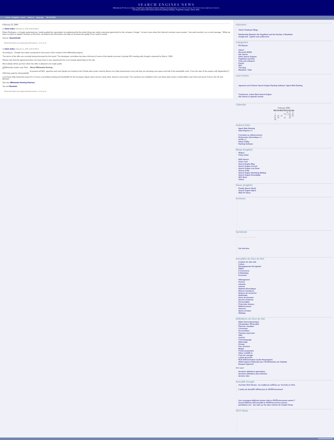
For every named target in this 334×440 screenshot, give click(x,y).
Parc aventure (244, 346)
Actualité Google (245, 381)
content (7, 17)
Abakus (241, 153)
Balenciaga (242, 342)
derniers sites (243, 376)
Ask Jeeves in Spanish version (250, 97)
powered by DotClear (325, 438)
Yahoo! (241, 50)
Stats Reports (214, 8)
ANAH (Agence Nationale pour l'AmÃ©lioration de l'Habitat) (262, 362)
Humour (241, 282)
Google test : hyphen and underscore (253, 37)
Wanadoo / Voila (245, 70)
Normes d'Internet (245, 300)
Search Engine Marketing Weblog (252, 173)
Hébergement (244, 280)
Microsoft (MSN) (245, 52)
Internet (241, 286)
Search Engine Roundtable (249, 175)
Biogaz (241, 349)
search (23, 17)
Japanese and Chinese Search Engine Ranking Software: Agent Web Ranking (270, 86)
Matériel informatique (247, 289)
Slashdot (13, 86)
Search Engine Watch (247, 191)
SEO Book (242, 177)
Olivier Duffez (10, 29)
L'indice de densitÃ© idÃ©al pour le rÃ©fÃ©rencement (260, 389)
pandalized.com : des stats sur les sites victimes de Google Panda (265, 405)
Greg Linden (243, 155)
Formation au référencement (250, 135)
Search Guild (243, 171)
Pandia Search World (247, 188)
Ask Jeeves (243, 54)
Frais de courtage (245, 355)
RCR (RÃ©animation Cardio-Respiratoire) (255, 360)
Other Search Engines (247, 57)
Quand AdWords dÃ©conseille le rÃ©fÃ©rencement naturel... (263, 403)
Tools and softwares (246, 61)
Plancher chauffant (246, 326)
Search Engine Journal (247, 166)
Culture (241, 264)
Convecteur (243, 329)
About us (31, 17)
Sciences (242, 309)
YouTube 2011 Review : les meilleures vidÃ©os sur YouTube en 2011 (266, 385)
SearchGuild (14, 38)
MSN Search (243, 159)
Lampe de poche (245, 357)
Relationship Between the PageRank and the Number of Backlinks (265, 34)
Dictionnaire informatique (248, 137)
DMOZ (241, 269)
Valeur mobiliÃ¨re (245, 353)
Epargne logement (246, 364)
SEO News (242, 410)
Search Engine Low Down (249, 168)
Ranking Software (245, 144)
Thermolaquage (245, 340)
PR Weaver (126, 8)
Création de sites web (247, 262)
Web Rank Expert (199, 8)
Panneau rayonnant (246, 333)
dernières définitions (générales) (251, 372)
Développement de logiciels (249, 266)
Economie (242, 275)
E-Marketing (243, 273)
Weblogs (242, 313)
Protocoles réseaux (246, 304)
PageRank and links (246, 59)
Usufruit (241, 338)
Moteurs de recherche (247, 293)
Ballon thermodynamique (248, 322)
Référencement (244, 306)
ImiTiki (241, 139)
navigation (15, 17)
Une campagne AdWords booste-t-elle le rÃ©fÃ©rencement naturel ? (266, 400)
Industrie (242, 284)
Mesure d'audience (246, 291)
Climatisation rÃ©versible (248, 324)
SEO (240, 65)
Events (241, 63)
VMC (240, 335)
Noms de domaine (246, 298)
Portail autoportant (246, 351)
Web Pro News (244, 193)
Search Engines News (166, 4)
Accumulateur (244, 331)
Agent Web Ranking (184, 8)
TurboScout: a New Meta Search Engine (255, 94)
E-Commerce (243, 271)
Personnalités (244, 302)
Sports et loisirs (244, 311)
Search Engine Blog (246, 164)
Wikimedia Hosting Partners (22, 83)
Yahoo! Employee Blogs (248, 30)
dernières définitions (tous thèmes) (252, 374)
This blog (242, 68)
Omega (241, 344)
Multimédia (242, 295)
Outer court (243, 162)
